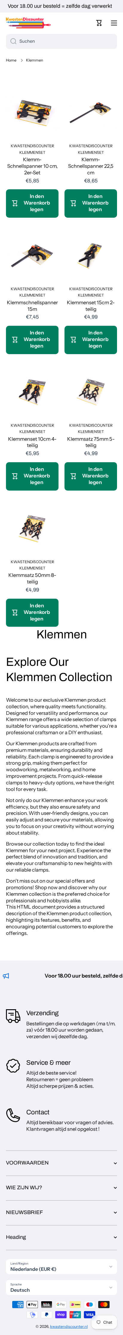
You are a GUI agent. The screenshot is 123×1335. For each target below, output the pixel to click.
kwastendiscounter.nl (69, 1326)
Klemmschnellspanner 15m (32, 305)
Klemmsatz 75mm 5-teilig (91, 442)
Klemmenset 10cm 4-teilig (32, 442)
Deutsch (20, 1290)
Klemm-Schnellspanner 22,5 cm (90, 166)
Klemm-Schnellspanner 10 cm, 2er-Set (32, 166)
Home (11, 60)
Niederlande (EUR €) (33, 1269)
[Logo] (28, 23)
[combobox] (61, 41)
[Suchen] (11, 41)
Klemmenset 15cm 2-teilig (91, 305)
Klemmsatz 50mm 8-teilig (32, 578)
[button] (99, 23)
